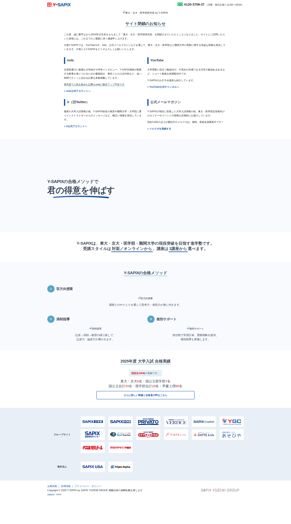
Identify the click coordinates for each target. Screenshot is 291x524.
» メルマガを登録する (159, 128)
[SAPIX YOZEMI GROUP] (220, 490)
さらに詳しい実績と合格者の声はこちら (145, 395)
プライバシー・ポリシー (87, 486)
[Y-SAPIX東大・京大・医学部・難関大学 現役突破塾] (59, 4)
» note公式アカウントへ (77, 91)
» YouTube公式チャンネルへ (163, 87)
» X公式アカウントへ (75, 126)
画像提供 (51, 495)
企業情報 (52, 486)
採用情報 (66, 486)
